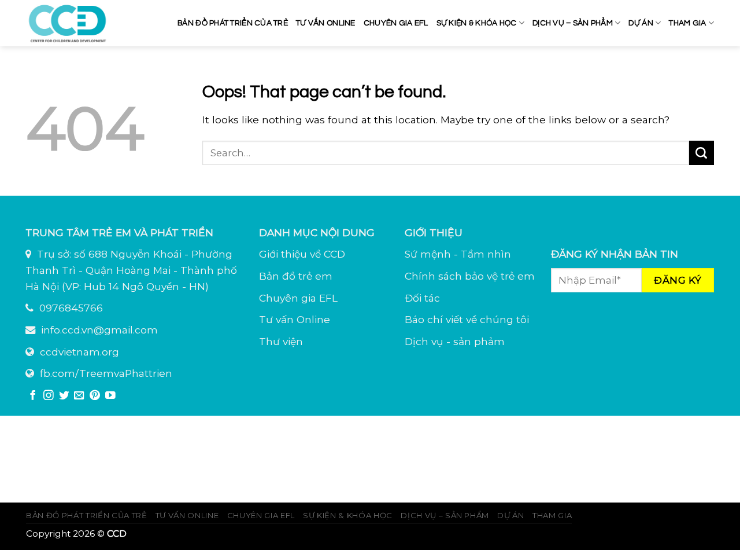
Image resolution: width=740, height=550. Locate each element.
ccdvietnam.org (79, 352)
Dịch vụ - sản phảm (455, 341)
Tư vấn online (326, 23)
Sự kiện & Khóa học (476, 23)
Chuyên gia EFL (396, 23)
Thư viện (281, 341)
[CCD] (69, 23)
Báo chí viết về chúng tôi (467, 319)
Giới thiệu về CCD (302, 254)
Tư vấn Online (294, 319)
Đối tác (422, 298)
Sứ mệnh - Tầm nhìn (458, 254)
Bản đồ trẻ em (295, 276)
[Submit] (701, 153)
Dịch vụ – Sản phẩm (572, 23)
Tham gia (687, 23)
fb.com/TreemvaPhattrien (106, 373)
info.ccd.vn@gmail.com (99, 330)
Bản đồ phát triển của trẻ (232, 23)
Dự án (640, 23)
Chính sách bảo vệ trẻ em (470, 276)
